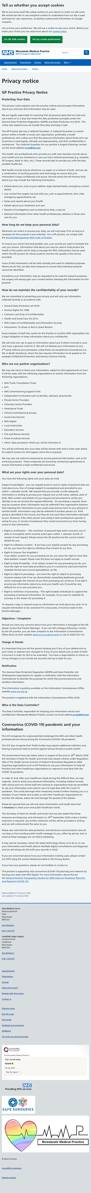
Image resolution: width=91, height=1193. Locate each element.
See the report (12, 1072)
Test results (6, 1020)
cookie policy (60, 31)
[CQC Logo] (12, 1052)
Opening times (8, 1008)
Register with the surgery (13, 993)
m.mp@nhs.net (32, 148)
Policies (35, 69)
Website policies (9, 1178)
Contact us (6, 999)
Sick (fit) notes (8, 1014)
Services (37, 62)
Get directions (8, 925)
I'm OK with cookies (14, 39)
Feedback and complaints (13, 1025)
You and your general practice (15, 1036)
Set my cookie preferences (46, 39)
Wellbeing (6, 1031)
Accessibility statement (12, 1168)
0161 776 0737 (8, 931)
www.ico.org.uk (19, 691)
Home (4, 69)
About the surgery (52, 62)
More (67, 62)
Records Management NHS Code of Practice (29, 237)
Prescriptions (25, 62)
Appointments (10, 62)
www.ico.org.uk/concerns (46, 634)
